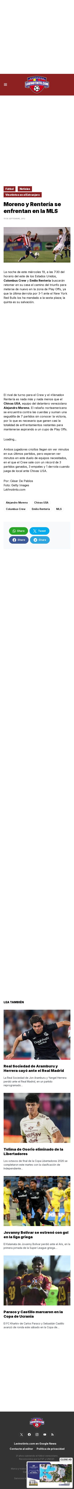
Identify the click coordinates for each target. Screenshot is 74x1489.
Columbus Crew (15, 508)
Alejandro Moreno (17, 502)
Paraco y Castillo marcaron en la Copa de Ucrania (33, 1314)
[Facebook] (29, 1434)
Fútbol (9, 188)
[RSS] (52, 1434)
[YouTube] (45, 1434)
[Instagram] (37, 1434)
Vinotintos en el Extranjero (22, 194)
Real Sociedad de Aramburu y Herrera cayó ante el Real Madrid (34, 1068)
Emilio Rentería (41, 508)
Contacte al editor (21, 1448)
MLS (59, 508)
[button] (5, 84)
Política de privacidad (50, 1448)
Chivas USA (41, 502)
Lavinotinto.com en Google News (35, 1443)
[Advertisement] (37, 37)
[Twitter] (21, 1434)
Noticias (25, 188)
